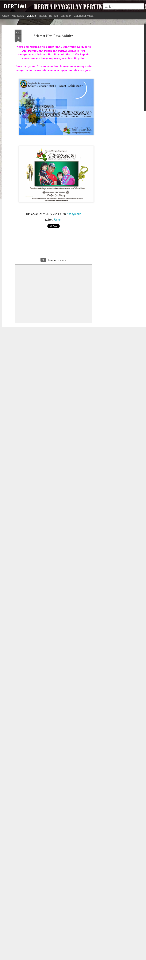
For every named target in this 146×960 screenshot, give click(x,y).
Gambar (66, 15)
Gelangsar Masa (84, 15)
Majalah (31, 15)
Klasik (5, 15)
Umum (58, 219)
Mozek (43, 15)
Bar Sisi (53, 15)
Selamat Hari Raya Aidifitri (54, 35)
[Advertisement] (113, 89)
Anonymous (74, 214)
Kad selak (18, 15)
